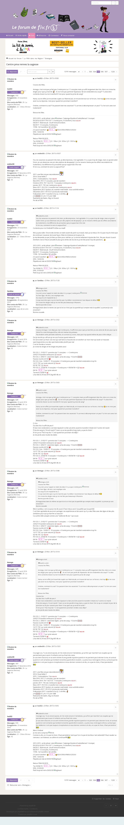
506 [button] (102, 72)
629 (17, 337)
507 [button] (106, 72)
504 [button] (94, 72)
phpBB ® (32, 806)
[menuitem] (41, 35)
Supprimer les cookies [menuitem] (102, 798)
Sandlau (10, 291)
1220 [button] (113, 72)
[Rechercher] (113, 3)
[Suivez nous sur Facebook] (106, 806)
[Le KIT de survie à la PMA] (62, 54)
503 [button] (90, 72)
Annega (10, 330)
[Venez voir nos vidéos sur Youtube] (116, 806)
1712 (17, 298)
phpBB (19, 812)
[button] (78, 72)
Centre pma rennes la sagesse (22, 64)
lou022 (9, 89)
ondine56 (10, 164)
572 (17, 96)
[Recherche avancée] (117, 3)
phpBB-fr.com (32, 814)
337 (17, 171)
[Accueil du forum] (62, 19)
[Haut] (117, 149)
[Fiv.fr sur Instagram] (111, 806)
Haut (117, 798)
